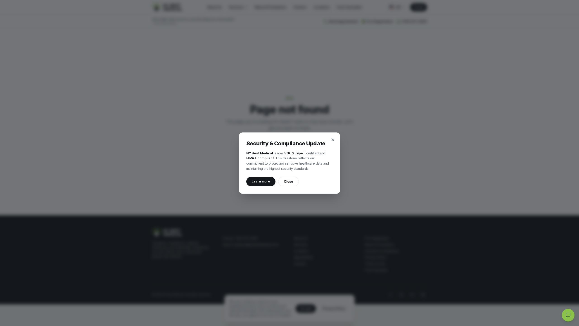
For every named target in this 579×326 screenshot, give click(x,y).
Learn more (263, 181)
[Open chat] (568, 315)
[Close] (332, 140)
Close (288, 181)
